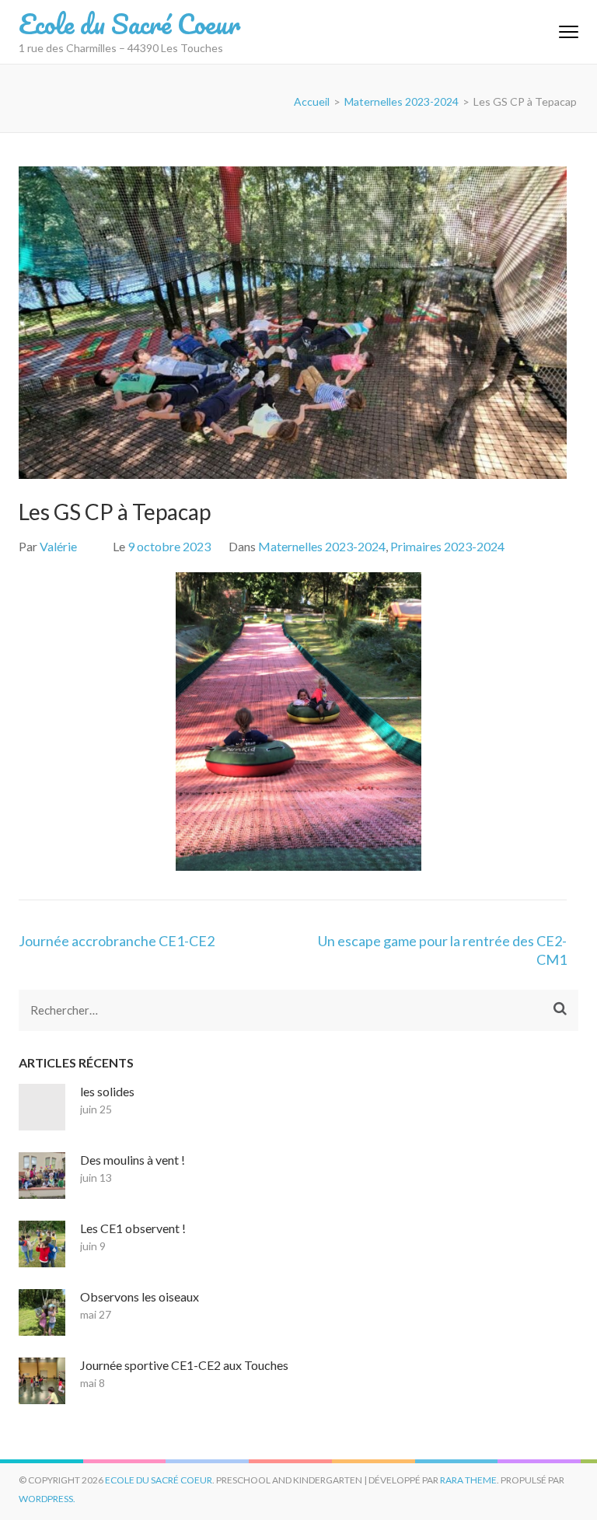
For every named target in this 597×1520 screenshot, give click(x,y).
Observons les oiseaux (139, 1296)
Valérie (58, 546)
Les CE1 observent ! (133, 1228)
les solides (107, 1091)
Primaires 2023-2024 (447, 546)
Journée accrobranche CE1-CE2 (117, 940)
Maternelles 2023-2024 (322, 546)
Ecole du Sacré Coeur (129, 23)
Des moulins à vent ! (132, 1159)
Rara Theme (468, 1480)
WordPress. (47, 1498)
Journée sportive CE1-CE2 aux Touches (184, 1365)
